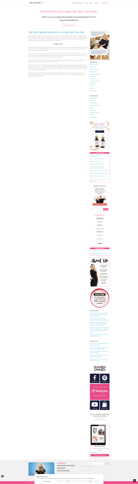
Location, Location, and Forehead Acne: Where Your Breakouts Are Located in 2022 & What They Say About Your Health (99, 330)
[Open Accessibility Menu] (2, 476)
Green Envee (93, 110)
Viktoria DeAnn (93, 103)
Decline (90, 481)
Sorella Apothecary (94, 112)
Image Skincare (94, 71)
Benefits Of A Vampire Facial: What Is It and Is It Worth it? (99, 352)
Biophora (92, 100)
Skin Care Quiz (104, 3)
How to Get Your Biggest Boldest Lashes (99, 173)
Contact (96, 3)
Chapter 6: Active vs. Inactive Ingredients (99, 170)
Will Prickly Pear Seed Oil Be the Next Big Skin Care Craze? (99, 344)
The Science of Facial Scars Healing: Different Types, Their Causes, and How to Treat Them (99, 314)
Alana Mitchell (93, 78)
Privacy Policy (61, 468)
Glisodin (92, 88)
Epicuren (92, 76)
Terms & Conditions (63, 470)
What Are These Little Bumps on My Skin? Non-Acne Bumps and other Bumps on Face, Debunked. (99, 324)
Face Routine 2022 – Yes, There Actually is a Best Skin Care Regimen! (99, 319)
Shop (86, 3)
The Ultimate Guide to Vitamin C (98, 250)
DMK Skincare (93, 117)
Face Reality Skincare (95, 74)
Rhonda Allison (93, 64)
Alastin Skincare (94, 98)
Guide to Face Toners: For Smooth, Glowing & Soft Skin (98, 359)
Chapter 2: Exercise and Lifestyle (98, 158)
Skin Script (92, 67)
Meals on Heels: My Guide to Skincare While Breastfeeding (99, 335)
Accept (68, 481)
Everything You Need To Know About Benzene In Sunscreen (99, 356)
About (91, 3)
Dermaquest (93, 83)
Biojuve (92, 107)
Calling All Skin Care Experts (66, 465)
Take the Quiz (99, 419)
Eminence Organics (95, 81)
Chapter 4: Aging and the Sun (97, 164)
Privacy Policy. (91, 478)
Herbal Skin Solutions (95, 105)
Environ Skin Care (94, 69)
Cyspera (92, 114)
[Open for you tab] (134, 480)
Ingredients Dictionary (77, 3)
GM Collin (92, 86)
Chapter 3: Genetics (95, 161)
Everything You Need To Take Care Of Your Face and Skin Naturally (99, 348)
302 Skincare (93, 90)
